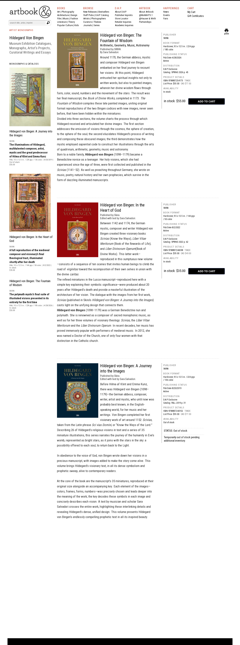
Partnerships (145, 21)
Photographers (98, 18)
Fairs (165, 18)
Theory (71, 21)
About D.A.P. (121, 11)
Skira (165, 208)
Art (58, 11)
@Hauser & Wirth (147, 18)
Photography (68, 11)
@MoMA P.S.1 (146, 15)
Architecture (63, 15)
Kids (76, 25)
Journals (87, 25)
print (226, 33)
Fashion (74, 18)
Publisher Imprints (124, 15)
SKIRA (165, 38)
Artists (86, 18)
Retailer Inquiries (123, 21)
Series (97, 25)
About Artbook (146, 11)
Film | (60, 18)
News (166, 11)
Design (74, 15)
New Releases (90, 11)
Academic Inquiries (124, 25)
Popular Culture (65, 25)
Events (166, 15)
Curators (87, 21)
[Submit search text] (48, 23)
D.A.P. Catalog (102, 15)
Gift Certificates (196, 15)
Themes (97, 21)
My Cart (191, 12)
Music (66, 18)
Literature (62, 21)
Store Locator (121, 18)
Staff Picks (88, 15)
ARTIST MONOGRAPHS (21, 30)
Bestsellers (103, 11)
